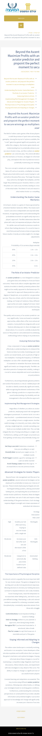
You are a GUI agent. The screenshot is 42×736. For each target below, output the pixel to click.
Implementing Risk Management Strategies (19, 99)
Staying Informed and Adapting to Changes (19, 107)
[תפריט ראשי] (21, 25)
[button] (21, 18)
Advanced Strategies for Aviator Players (20, 102)
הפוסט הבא (21, 717)
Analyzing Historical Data (25, 96)
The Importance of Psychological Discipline (19, 105)
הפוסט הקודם (21, 711)
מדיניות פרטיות (21, 729)
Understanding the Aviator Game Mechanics (19, 90)
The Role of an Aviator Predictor (23, 93)
